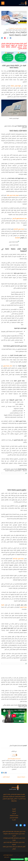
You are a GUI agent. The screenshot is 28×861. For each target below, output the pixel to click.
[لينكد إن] (17, 825)
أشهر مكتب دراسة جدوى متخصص (15, 127)
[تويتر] (20, 825)
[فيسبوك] (24, 825)
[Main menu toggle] (2, 3)
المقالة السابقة (22, 777)
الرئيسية (14, 809)
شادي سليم (6, 857)
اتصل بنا (14, 820)
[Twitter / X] (4, 772)
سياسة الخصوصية (14, 815)
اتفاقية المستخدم (14, 818)
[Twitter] (7, 38)
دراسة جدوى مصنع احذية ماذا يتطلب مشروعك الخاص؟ (14, 835)
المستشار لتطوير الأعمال (16, 745)
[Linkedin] (2, 38)
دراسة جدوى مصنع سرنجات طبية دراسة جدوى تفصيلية (14, 843)
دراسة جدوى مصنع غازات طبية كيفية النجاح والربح (14, 831)
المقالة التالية (5, 777)
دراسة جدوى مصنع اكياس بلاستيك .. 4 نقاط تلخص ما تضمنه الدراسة (15, 470)
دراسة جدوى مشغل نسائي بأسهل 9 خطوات (15, 706)
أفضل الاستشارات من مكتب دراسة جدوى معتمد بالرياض (14, 847)
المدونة (14, 811)
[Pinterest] (4, 38)
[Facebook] (10, 38)
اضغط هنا (17, 238)
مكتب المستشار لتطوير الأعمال (19, 218)
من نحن (14, 813)
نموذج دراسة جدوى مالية (13, 195)
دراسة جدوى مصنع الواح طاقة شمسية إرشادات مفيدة (14, 839)
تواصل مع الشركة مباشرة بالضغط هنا (21, 57)
